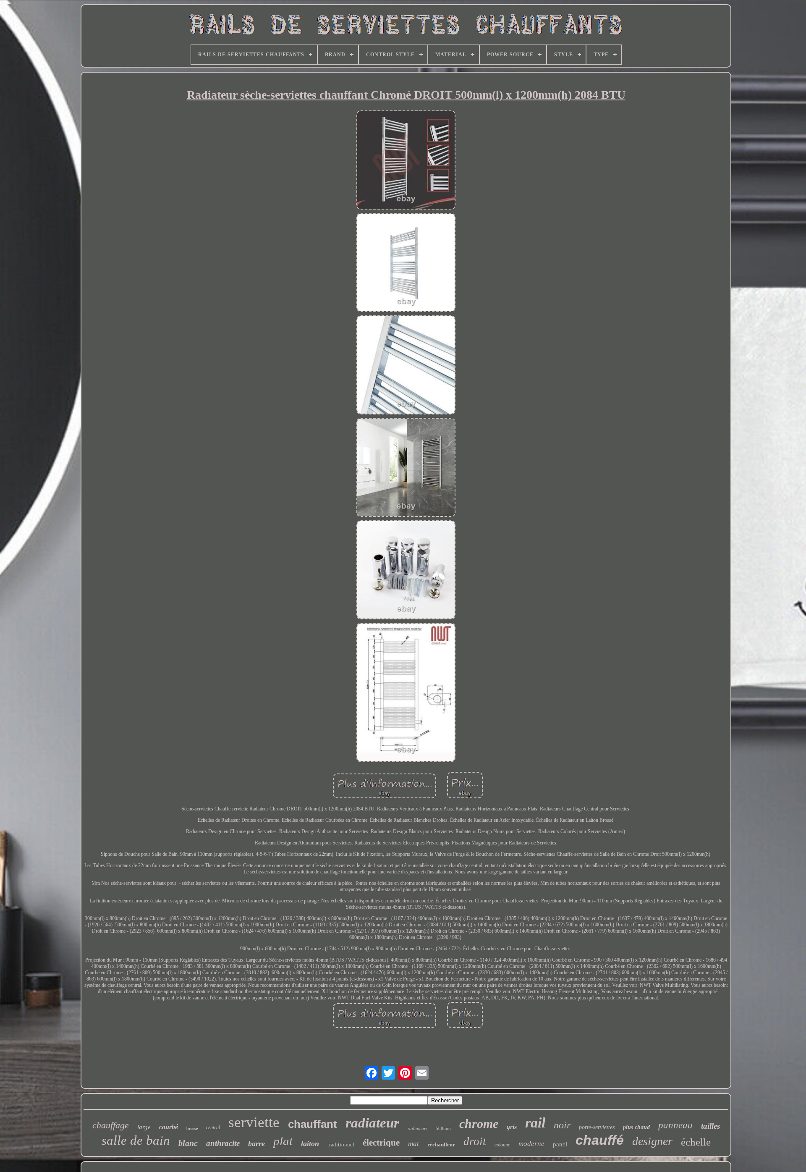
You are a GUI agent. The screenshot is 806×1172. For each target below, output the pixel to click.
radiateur (372, 1122)
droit (474, 1141)
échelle (696, 1142)
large (144, 1127)
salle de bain (136, 1140)
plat (283, 1141)
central (213, 1127)
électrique (381, 1143)
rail (535, 1122)
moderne (531, 1144)
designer (652, 1141)
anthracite (223, 1143)
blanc (188, 1143)
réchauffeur (441, 1144)
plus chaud (636, 1127)
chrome (478, 1123)
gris (512, 1126)
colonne (502, 1145)
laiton (310, 1143)
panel (560, 1144)
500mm (443, 1128)
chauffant (312, 1124)
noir (562, 1125)
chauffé (600, 1140)
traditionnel (340, 1144)
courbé (168, 1126)
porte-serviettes (597, 1127)
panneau (675, 1125)
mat (413, 1144)
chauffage (110, 1125)
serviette (254, 1122)
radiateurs (417, 1128)
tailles (710, 1126)
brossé (192, 1128)
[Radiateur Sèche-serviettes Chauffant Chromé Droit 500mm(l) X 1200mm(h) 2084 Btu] (406, 161)
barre (256, 1143)
